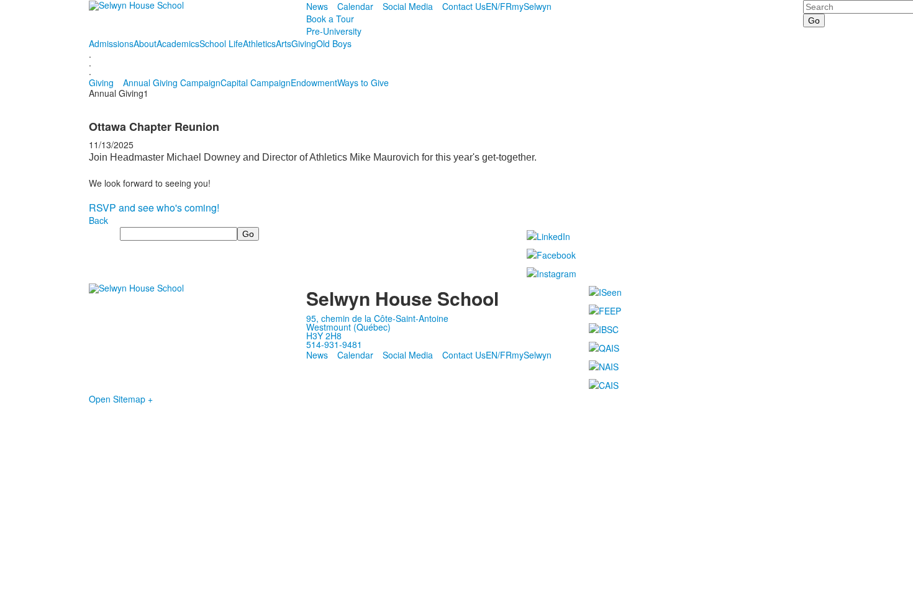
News (317, 6)
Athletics (259, 43)
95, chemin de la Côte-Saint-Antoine (377, 318)
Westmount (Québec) (348, 327)
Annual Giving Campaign (171, 82)
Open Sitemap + (121, 399)
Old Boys (334, 43)
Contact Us (464, 6)
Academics (178, 43)
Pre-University (333, 31)
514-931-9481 (334, 344)
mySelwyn (532, 6)
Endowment (314, 82)
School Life (221, 43)
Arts (283, 43)
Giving (303, 43)
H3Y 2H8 (324, 335)
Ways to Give (363, 82)
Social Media (408, 6)
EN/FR (499, 6)
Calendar (355, 6)
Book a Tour (330, 18)
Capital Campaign (255, 82)
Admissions (111, 43)
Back (98, 220)
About (145, 43)
